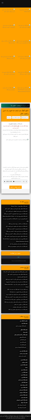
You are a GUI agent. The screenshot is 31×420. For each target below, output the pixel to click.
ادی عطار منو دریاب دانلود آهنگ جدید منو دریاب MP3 (17, 289)
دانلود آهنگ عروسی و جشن (21, 325)
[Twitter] (2, 191)
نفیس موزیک (25, 105)
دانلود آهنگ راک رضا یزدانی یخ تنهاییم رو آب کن (18, 243)
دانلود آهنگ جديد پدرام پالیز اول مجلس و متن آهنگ (17, 309)
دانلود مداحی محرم (22, 356)
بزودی (26, 367)
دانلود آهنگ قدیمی (24, 359)
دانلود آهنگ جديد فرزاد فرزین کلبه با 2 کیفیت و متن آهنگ (16, 231)
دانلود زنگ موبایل (24, 402)
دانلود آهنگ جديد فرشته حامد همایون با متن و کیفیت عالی (16, 226)
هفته (18, 257)
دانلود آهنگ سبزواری (23, 392)
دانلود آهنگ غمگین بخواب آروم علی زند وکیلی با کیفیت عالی (16, 208)
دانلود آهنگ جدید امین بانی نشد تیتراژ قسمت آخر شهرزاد (16, 281)
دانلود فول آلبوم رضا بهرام (22, 276)
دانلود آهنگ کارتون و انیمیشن (22, 399)
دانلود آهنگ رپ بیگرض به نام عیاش (20, 304)
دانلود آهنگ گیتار (23, 339)
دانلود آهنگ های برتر (23, 351)
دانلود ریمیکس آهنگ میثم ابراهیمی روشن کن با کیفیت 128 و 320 (15, 271)
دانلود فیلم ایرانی (24, 397)
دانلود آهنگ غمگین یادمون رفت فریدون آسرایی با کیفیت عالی (15, 236)
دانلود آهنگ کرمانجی (23, 394)
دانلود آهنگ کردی (24, 374)
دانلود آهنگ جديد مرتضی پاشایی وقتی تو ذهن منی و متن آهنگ (15, 301)
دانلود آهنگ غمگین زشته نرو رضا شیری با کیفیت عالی (17, 274)
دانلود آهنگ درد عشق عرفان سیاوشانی (20, 306)
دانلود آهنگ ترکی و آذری (22, 379)
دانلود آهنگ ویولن (23, 337)
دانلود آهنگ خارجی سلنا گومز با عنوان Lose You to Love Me (16, 299)
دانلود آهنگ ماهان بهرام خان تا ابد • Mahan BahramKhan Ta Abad (15, 216)
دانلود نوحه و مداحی (23, 353)
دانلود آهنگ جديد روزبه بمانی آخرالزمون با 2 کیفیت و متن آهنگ (15, 213)
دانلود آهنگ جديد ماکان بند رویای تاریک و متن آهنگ (18, 223)
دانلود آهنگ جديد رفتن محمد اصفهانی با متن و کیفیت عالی (16, 211)
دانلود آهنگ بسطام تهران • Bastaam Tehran (19, 206)
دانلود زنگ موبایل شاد (22, 407)
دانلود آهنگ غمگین (24, 329)
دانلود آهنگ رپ (24, 372)
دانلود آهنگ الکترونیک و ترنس (20, 347)
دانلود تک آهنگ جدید (16, 117)
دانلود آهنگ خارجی (23, 364)
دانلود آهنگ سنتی (24, 369)
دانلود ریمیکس (24, 362)
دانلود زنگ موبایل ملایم (22, 405)
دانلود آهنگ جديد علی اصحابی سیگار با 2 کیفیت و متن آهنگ (16, 233)
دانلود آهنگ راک (23, 344)
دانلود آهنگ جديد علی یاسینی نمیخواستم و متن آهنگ (17, 246)
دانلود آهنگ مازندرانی (23, 389)
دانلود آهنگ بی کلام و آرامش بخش (20, 334)
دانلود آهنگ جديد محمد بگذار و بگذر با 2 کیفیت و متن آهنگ (16, 279)
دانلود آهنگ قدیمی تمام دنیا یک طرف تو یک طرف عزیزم (16, 294)
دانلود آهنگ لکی (24, 382)
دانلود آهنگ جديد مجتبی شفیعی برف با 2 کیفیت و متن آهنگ (16, 296)
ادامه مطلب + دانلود (15, 187)
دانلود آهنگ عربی (24, 387)
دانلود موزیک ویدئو (23, 384)
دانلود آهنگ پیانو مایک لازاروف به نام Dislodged (18, 291)
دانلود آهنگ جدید (19, 123)
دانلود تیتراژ (25, 332)
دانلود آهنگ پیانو (23, 342)
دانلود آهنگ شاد (24, 323)
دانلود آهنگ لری (24, 377)
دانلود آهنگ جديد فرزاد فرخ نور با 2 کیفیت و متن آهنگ (17, 228)
